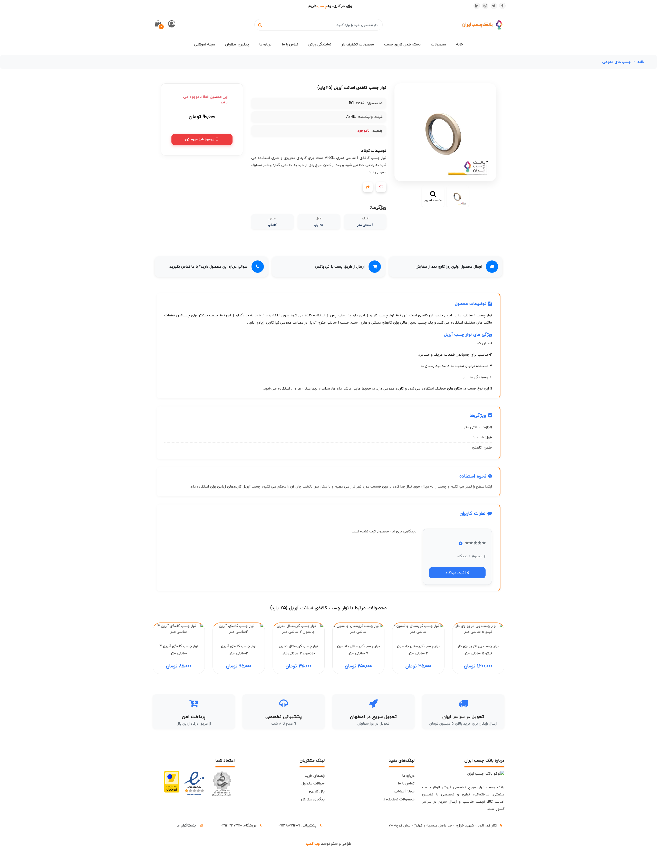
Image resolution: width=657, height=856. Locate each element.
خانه (459, 44)
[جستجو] (260, 25)
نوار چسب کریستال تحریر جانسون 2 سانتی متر (298, 649)
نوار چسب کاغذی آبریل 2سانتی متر (238, 649)
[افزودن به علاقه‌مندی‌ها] (381, 187)
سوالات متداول (313, 783)
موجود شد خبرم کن (200, 139)
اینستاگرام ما (186, 825)
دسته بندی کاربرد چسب (402, 44)
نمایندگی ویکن (319, 44)
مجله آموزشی (204, 44)
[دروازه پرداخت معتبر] (171, 783)
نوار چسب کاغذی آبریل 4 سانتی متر (178, 649)
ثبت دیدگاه (456, 572)
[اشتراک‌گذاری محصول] (368, 187)
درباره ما (265, 44)
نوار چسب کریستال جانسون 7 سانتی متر (358, 649)
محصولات (438, 44)
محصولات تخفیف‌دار (398, 799)
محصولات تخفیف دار (358, 44)
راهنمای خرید (315, 775)
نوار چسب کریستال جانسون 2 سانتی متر (418, 649)
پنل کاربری (317, 791)
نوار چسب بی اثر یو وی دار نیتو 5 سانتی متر (478, 649)
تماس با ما (290, 44)
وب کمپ (313, 843)
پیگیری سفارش (237, 44)
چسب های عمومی (616, 62)
